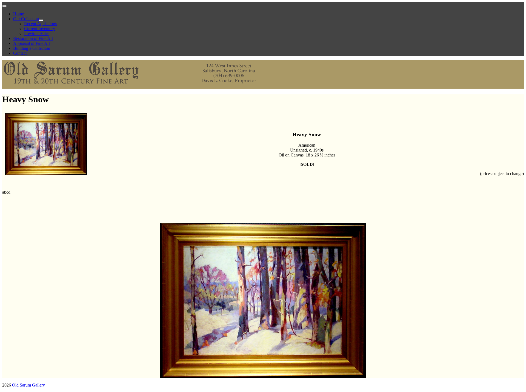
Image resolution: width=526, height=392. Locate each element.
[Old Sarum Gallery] (133, 86)
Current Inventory (39, 28)
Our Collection (26, 18)
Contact (20, 53)
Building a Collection (31, 48)
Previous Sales (36, 33)
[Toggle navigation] (4, 6)
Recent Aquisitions (40, 23)
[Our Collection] (41, 20)
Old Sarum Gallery (28, 385)
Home (18, 13)
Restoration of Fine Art (33, 38)
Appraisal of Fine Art (31, 43)
